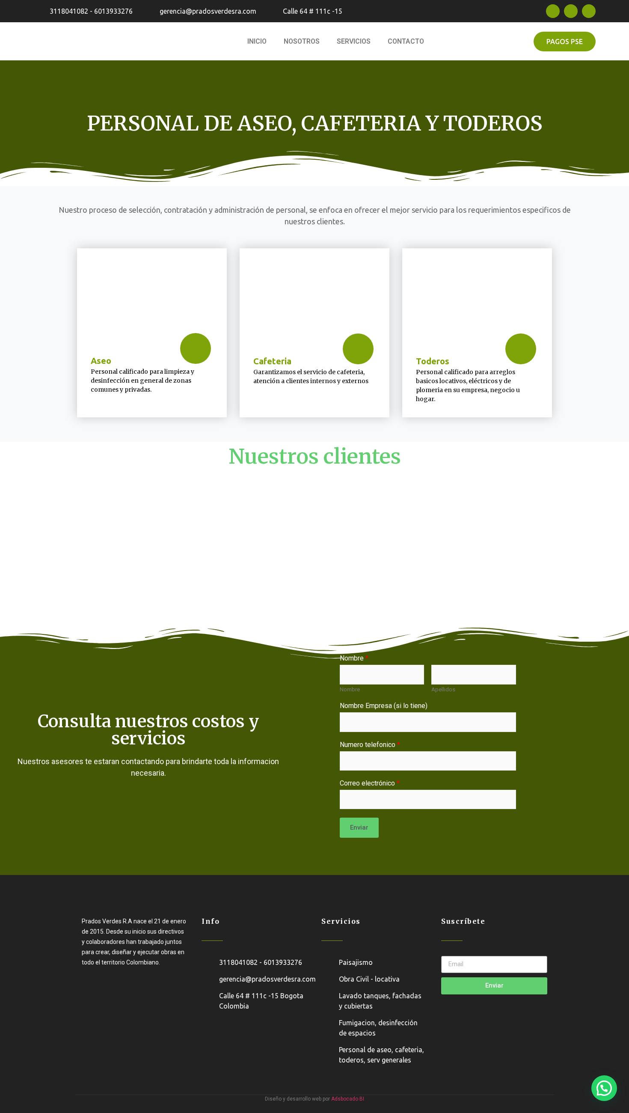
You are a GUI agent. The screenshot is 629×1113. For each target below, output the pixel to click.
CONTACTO (406, 41)
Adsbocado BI (347, 1099)
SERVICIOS (354, 41)
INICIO (257, 41)
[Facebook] (553, 11)
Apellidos (443, 689)
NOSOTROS (302, 41)
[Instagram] (571, 11)
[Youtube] (589, 11)
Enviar (359, 827)
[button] (565, 41)
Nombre (350, 689)
